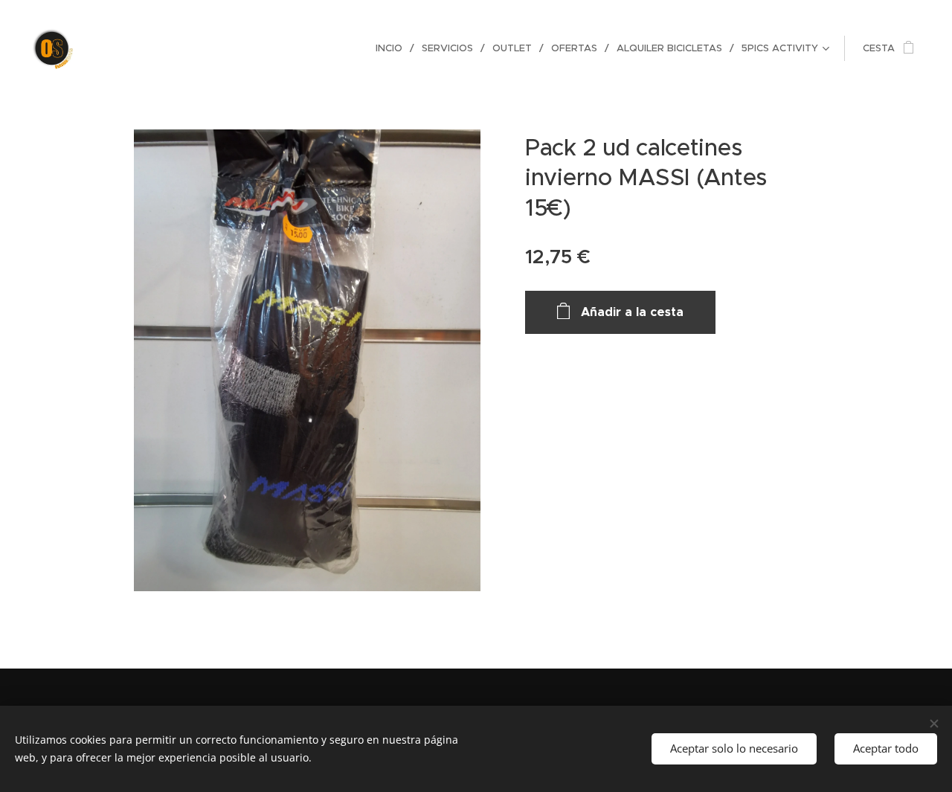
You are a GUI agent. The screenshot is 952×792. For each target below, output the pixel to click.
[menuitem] (393, 48)
